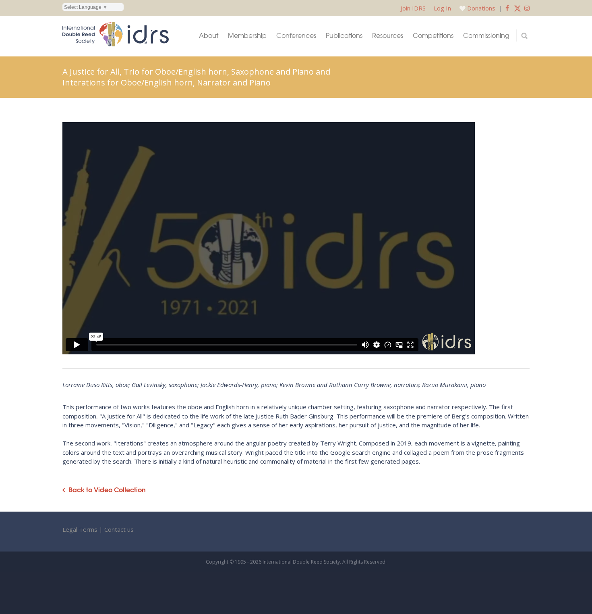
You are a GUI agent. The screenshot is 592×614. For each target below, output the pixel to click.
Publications (344, 35)
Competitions (433, 35)
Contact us (119, 529)
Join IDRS (413, 8)
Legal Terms (79, 529)
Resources (387, 35)
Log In (442, 8)
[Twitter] (517, 8)
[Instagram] (527, 8)
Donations (481, 8)
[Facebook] (507, 8)
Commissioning (486, 35)
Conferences (296, 35)
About (208, 35)
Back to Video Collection (107, 489)
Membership (247, 35)
